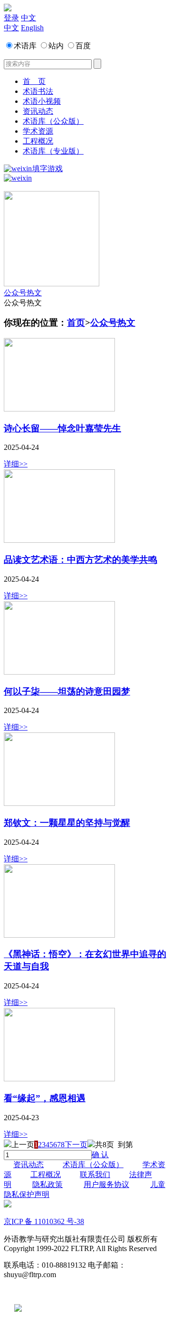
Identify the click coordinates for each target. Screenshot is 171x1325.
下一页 (76, 1145)
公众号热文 (23, 293)
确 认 (100, 1155)
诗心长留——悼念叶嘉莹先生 (62, 428)
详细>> (16, 464)
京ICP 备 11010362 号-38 (44, 1221)
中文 (28, 18)
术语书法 (38, 91)
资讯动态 (38, 111)
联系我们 (95, 1174)
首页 (76, 323)
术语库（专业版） (53, 151)
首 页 (34, 81)
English (32, 28)
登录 (11, 18)
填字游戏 (47, 168)
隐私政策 (47, 1184)
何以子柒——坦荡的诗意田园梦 (67, 691)
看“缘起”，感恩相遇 (45, 1098)
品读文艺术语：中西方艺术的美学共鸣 (80, 560)
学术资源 (38, 131)
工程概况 (38, 141)
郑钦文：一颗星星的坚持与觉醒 (67, 823)
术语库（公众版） (53, 121)
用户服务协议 (106, 1184)
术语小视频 (42, 101)
